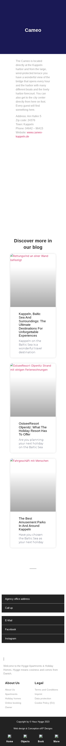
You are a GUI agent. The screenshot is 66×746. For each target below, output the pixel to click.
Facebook (10, 629)
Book (41, 741)
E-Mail (8, 620)
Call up (9, 607)
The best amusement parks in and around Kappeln (32, 524)
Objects (25, 741)
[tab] (33, 599)
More (56, 741)
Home (9, 741)
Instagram (10, 638)
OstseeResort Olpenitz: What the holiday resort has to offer (33, 429)
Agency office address (17, 598)
